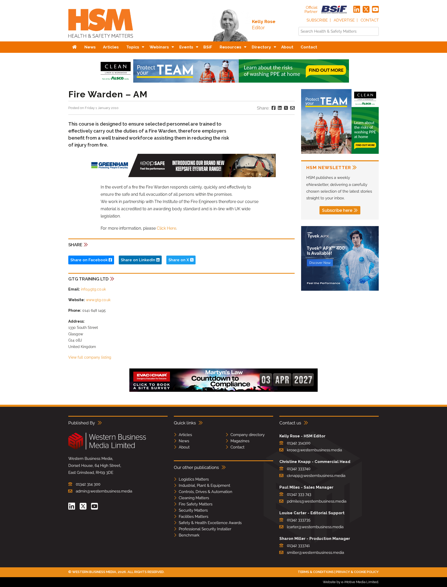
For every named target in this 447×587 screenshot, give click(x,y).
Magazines (239, 441)
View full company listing (89, 357)
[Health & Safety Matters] (100, 39)
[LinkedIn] (356, 9)
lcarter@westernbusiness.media (315, 527)
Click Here (166, 228)
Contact (370, 20)
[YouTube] (375, 9)
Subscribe (317, 20)
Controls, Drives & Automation (205, 491)
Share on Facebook (89, 260)
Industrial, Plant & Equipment (204, 485)
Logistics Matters (194, 479)
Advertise (344, 20)
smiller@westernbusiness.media (315, 552)
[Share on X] (286, 108)
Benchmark (189, 535)
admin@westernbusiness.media (104, 491)
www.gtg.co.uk (98, 300)
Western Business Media (94, 572)
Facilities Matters (193, 516)
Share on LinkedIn (138, 260)
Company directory (247, 434)
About (184, 447)
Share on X (179, 260)
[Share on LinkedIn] (280, 108)
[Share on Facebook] (273, 108)
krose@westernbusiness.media (314, 450)
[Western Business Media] (107, 448)
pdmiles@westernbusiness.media (316, 501)
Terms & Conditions (316, 572)
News (184, 441)
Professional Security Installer (205, 529)
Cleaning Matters (194, 498)
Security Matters (193, 510)
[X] (366, 9)
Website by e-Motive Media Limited (350, 582)
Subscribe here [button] (337, 210)
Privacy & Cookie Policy (357, 572)
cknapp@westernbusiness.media (316, 475)
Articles (185, 434)
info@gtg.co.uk (93, 289)
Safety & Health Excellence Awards (210, 522)
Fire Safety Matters (195, 504)
